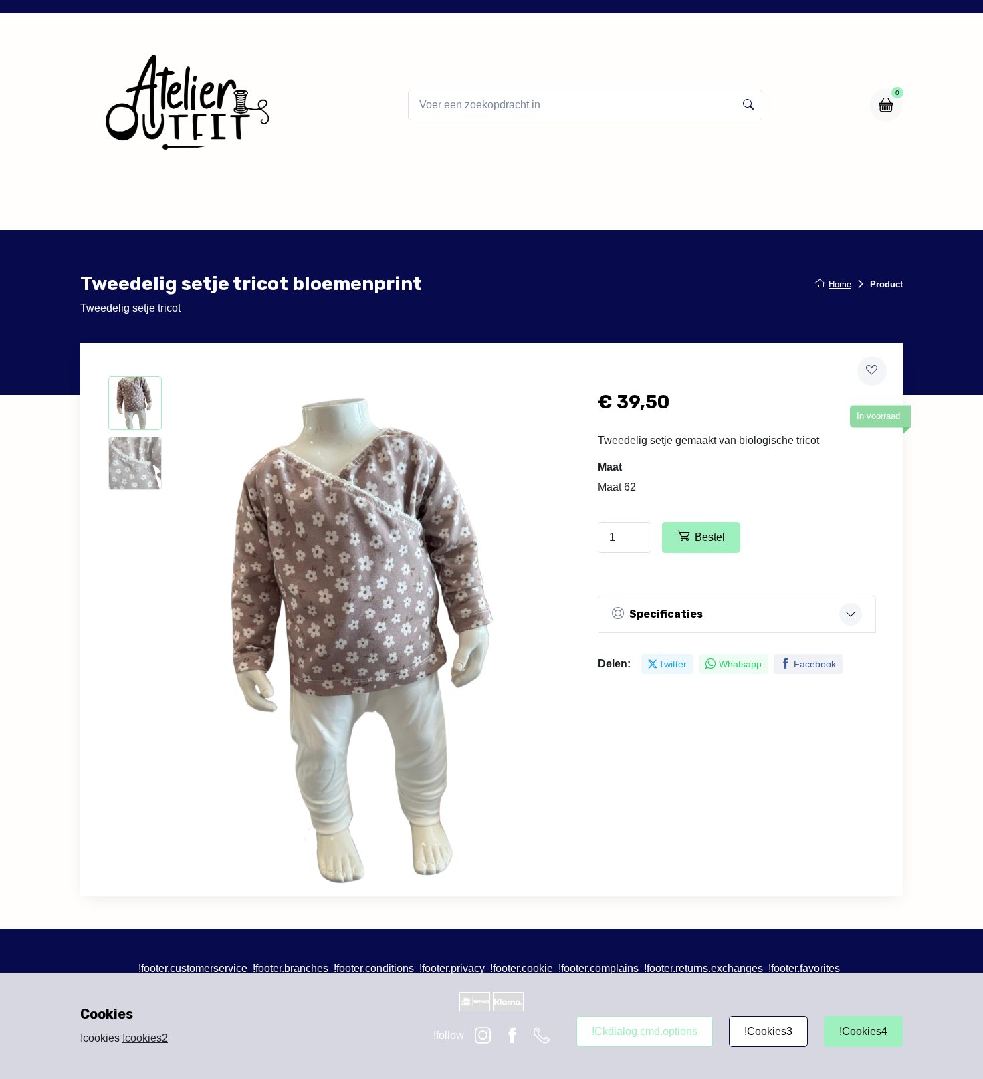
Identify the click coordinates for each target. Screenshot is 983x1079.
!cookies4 (863, 1031)
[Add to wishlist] (872, 371)
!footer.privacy (452, 968)
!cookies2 (145, 1038)
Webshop (443, 211)
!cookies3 (768, 1031)
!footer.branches (290, 968)
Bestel (710, 537)
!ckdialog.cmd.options (644, 1031)
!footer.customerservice (192, 968)
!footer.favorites (804, 968)
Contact (508, 211)
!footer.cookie (521, 968)
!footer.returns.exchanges (703, 968)
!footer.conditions (374, 968)
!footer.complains (598, 968)
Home (382, 211)
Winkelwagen (583, 211)
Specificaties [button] (666, 614)
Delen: (614, 663)
